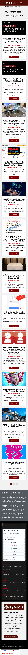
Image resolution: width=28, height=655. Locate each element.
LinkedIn (10, 596)
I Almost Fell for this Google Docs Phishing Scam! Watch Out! (14, 313)
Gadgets (5, 574)
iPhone (4, 577)
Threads (5, 599)
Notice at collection (7, 653)
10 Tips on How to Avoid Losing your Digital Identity (14, 426)
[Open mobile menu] (3, 2)
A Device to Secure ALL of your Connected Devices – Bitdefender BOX (14, 276)
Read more (14, 57)
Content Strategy (7, 569)
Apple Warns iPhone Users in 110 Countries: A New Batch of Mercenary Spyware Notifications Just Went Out (14, 40)
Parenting (9, 583)
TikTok (15, 599)
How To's (10, 566)
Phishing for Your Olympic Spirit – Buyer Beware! (14, 463)
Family (4, 583)
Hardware (18, 574)
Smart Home (11, 574)
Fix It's (16, 566)
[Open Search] (24, 2)
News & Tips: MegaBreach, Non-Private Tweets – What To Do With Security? (14, 200)
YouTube (5, 596)
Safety (4, 585)
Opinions (21, 566)
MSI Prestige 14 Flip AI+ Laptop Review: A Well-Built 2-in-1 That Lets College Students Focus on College (14, 122)
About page (5, 518)
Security (15, 583)
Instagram (22, 596)
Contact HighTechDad (8, 591)
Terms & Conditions (19, 646)
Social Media (22, 583)
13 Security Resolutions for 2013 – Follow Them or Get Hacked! (14, 390)
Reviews (5, 566)
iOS (23, 574)
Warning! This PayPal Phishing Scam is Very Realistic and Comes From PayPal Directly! (14, 163)
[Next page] (17, 484)
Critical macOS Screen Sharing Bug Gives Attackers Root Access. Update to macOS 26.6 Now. (14, 80)
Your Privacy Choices (12, 650)
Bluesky (10, 599)
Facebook (16, 596)
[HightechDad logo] (11, 3)
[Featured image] (14, 27)
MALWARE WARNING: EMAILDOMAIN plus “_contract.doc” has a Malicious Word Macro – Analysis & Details (14, 238)
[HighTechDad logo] (14, 607)
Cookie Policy (11, 646)
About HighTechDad (10, 637)
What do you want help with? (10, 537)
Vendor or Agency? (20, 591)
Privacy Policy (4, 646)
